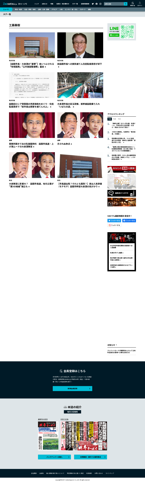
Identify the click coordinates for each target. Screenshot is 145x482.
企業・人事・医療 (43, 9)
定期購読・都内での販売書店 (90, 457)
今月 (119, 119)
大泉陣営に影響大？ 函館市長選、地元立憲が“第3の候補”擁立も (31, 185)
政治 (10, 180)
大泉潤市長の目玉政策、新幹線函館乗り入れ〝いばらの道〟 (78, 105)
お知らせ (44, 4)
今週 (114, 119)
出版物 (41, 473)
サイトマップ (110, 473)
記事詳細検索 (85, 4)
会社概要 (34, 473)
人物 (61, 9)
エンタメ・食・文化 (71, 9)
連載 (89, 9)
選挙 (10, 140)
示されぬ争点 (63, 143)
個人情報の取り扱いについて (55, 473)
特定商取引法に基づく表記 (75, 473)
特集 (52, 4)
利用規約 (89, 473)
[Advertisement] (56, 210)
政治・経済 (18, 9)
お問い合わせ (99, 473)
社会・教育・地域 (29, 9)
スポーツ (82, 9)
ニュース (6, 9)
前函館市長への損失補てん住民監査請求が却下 (79, 63)
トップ (36, 4)
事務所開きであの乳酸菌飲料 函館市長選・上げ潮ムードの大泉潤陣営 (31, 145)
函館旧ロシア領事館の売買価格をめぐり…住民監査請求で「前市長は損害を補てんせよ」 (31, 105)
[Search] (125, 4)
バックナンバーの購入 (54, 457)
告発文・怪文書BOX (62, 4)
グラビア (54, 9)
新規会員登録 (72, 388)
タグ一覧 (75, 4)
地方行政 (12, 60)
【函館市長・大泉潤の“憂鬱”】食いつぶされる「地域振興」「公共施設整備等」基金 (31, 65)
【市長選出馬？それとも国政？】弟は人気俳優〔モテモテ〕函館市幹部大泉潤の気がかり (79, 185)
